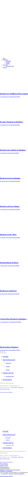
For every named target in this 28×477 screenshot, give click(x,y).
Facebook (2, 467)
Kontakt (5, 67)
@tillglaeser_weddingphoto (6, 471)
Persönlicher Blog (10, 66)
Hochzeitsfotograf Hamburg (6, 392)
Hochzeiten (8, 61)
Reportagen (5, 59)
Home (4, 58)
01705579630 (14, 387)
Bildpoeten (2, 469)
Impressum (20, 387)
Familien (8, 63)
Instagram (7, 467)
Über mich (5, 65)
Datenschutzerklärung (5, 388)
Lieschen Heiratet (4, 464)
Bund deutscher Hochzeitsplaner (12, 469)
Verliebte (8, 62)
